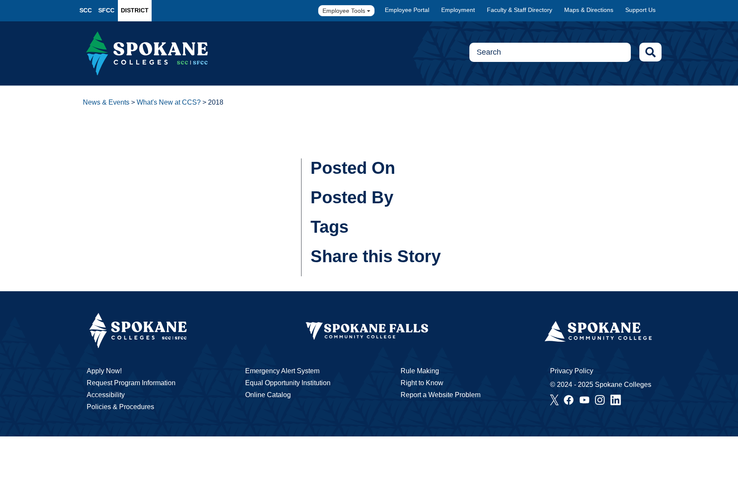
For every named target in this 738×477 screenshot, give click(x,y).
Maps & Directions (588, 9)
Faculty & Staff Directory (519, 9)
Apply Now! (104, 371)
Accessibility (106, 394)
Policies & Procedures (120, 406)
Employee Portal (407, 9)
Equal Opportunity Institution (288, 382)
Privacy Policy (571, 371)
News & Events (106, 102)
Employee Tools (344, 10)
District (135, 10)
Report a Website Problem (440, 394)
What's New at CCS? (169, 102)
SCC (85, 10)
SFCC (106, 10)
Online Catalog (268, 394)
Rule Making (420, 371)
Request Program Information (131, 382)
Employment (458, 9)
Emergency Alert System (282, 371)
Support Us (640, 9)
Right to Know (422, 382)
